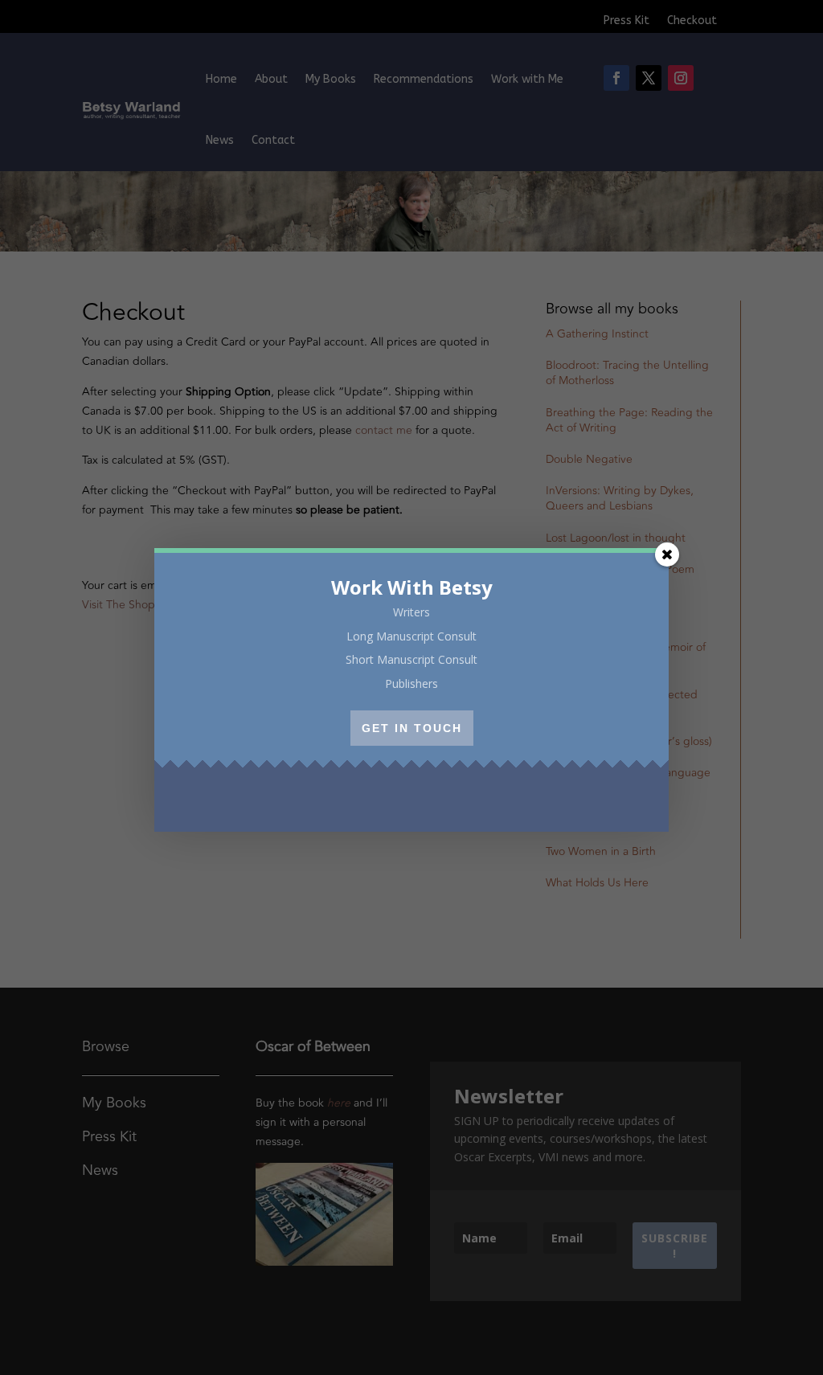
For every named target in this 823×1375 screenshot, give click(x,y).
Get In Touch (412, 728)
